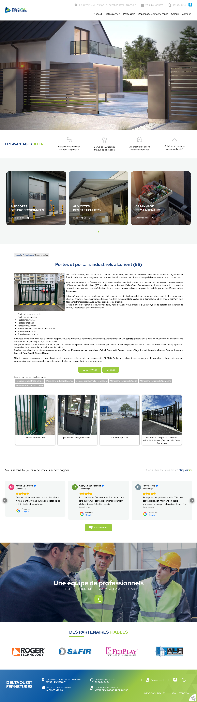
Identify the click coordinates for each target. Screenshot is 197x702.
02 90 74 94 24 (179, 5)
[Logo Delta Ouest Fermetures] (16, 10)
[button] (98, 231)
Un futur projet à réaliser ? (111, 688)
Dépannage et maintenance (153, 13)
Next (194, 651)
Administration (180, 693)
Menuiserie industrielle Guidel (123, 380)
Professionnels (112, 13)
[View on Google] (11, 487)
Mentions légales (154, 693)
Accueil (98, 13)
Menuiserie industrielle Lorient (29, 385)
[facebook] (190, 5)
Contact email (157, 680)
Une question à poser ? (105, 680)
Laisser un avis (101, 527)
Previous (2, 651)
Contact (186, 13)
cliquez (185, 470)
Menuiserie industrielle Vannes (29, 380)
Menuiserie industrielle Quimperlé (155, 380)
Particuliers (129, 13)
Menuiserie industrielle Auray (59, 380)
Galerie (175, 13)
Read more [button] (84, 507)
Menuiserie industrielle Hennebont (91, 380)
